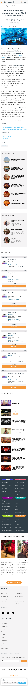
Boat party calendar (7, 485)
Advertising (4, 599)
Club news (4, 146)
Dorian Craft (10, 377)
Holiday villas (4, 626)
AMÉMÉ (19, 357)
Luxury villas (5, 509)
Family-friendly (5, 519)
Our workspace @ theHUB (19, 602)
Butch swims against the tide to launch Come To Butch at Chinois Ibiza (18, 431)
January (18, 6)
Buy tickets (14, 286)
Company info (4, 596)
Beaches (17, 521)
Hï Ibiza (5, 139)
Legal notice (4, 601)
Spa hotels (17, 491)
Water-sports (5, 521)
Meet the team (4, 593)
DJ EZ (9, 361)
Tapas (16, 509)
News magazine (5, 645)
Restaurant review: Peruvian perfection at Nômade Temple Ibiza (17, 168)
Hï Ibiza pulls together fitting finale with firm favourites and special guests (18, 468)
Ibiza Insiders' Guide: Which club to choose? (18, 194)
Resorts (17, 519)
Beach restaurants (19, 512)
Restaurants (4, 640)
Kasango (19, 316)
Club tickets (5, 488)
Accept (22, 682)
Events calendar (19, 527)
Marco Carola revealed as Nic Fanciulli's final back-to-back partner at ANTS (19, 421)
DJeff (19, 376)
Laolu (19, 337)
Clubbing (3, 637)
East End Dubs (11, 341)
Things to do (4, 643)
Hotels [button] (20, 479)
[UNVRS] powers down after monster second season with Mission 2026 (19, 449)
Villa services (5, 512)
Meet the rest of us (14, 582)
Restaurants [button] (20, 497)
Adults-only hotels (19, 488)
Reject (14, 682)
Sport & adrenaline (6, 524)
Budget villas (5, 501)
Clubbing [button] (7, 479)
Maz (9, 297)
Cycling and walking (7, 530)
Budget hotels (18, 494)
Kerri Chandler (11, 262)
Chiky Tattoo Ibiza (15, 239)
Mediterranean (18, 501)
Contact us (17, 599)
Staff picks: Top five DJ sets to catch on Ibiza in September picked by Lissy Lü (18, 202)
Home (2, 6)
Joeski (19, 261)
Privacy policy (18, 593)
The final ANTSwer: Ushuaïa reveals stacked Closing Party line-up (17, 185)
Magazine (8, 6)
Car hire (17, 524)
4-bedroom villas (6, 506)
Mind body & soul (6, 527)
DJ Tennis (10, 277)
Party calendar (5, 482)
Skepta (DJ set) (11, 266)
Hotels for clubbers (19, 485)
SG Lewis (10, 322)
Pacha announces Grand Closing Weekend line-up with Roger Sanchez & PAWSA (17, 177)
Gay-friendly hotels (19, 482)
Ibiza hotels (4, 623)
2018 (13, 6)
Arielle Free (20, 320)
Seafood (17, 503)
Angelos (19, 276)
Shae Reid (10, 382)
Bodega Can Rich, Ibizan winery (17, 221)
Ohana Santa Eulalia (16, 229)
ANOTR (9, 338)
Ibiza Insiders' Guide (7, 494)
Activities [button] (7, 515)
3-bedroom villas (6, 503)
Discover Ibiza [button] (20, 515)
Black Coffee (7, 136)
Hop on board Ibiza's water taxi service (18, 160)
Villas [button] (7, 497)
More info (15, 413)
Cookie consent (19, 596)
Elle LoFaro (4, 26)
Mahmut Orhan (11, 317)
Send (23, 661)
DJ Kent (19, 296)
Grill (16, 506)
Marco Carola (11, 358)
